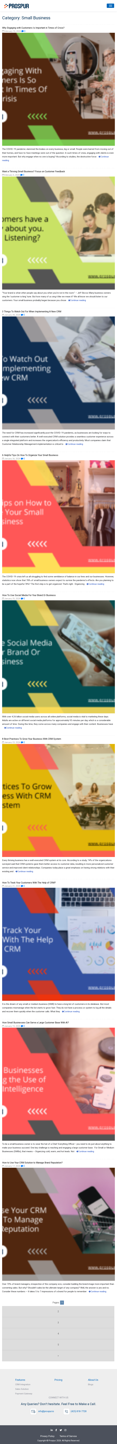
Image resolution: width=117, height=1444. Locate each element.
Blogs (90, 1384)
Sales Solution (22, 1389)
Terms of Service (68, 1436)
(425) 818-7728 (78, 1411)
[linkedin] (51, 1430)
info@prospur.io (46, 1411)
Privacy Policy (47, 1436)
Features (20, 1379)
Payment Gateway (23, 1393)
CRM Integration (22, 1384)
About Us (93, 1379)
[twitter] (60, 1430)
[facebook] (56, 1430)
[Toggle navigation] (110, 6)
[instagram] (65, 1430)
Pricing (58, 1379)
